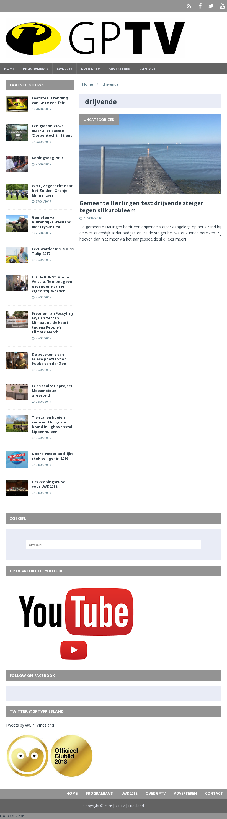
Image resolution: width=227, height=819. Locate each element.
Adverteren (120, 68)
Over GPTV (90, 68)
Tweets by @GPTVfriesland (30, 725)
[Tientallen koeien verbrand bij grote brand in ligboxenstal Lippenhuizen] (17, 428)
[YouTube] (222, 6)
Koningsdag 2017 (47, 157)
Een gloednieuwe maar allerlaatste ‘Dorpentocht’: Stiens (52, 130)
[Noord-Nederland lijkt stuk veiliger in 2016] (17, 464)
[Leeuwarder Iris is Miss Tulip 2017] (17, 260)
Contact (147, 68)
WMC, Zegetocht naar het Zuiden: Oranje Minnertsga (52, 190)
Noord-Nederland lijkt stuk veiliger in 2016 (52, 456)
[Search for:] (113, 544)
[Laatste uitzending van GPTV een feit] (17, 109)
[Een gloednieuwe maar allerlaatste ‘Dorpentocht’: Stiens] (17, 137)
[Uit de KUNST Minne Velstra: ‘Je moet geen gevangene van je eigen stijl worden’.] (17, 288)
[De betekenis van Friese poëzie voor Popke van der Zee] (17, 365)
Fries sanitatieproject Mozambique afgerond (52, 390)
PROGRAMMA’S (35, 68)
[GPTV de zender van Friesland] (113, 37)
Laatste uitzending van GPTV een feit (50, 100)
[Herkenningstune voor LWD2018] (17, 492)
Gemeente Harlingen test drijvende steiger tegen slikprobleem (141, 206)
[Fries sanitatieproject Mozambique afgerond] (17, 397)
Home (9, 68)
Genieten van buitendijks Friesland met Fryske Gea (51, 222)
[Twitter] (211, 6)
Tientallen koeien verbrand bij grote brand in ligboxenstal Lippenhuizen (52, 424)
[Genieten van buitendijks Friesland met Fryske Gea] (17, 228)
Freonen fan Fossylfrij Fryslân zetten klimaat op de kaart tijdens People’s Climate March (52, 323)
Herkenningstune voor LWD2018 (48, 484)
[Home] (189, 6)
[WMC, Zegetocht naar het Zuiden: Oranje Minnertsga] (17, 197)
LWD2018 (64, 68)
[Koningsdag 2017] (17, 168)
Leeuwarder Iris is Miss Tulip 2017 (53, 251)
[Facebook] (200, 6)
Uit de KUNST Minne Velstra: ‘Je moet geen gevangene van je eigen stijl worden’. (52, 284)
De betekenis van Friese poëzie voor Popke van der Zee (49, 359)
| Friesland (135, 805)
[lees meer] (176, 239)
